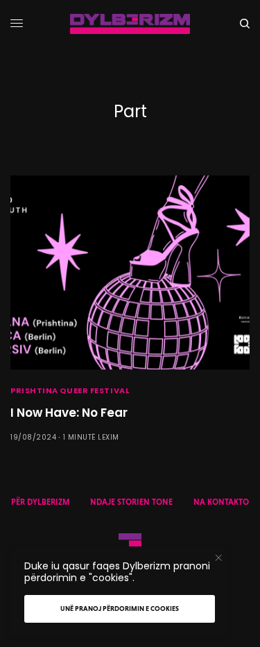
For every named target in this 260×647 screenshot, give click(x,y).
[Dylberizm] (130, 24)
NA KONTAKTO (221, 502)
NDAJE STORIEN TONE (131, 502)
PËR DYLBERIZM (40, 502)
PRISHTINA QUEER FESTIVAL (70, 390)
